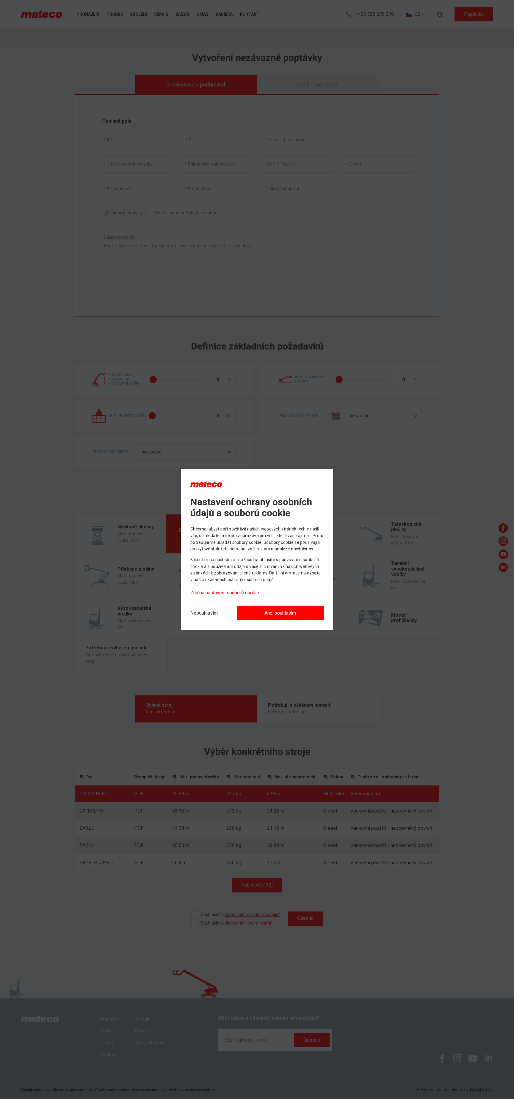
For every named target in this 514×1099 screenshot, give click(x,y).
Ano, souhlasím (280, 613)
